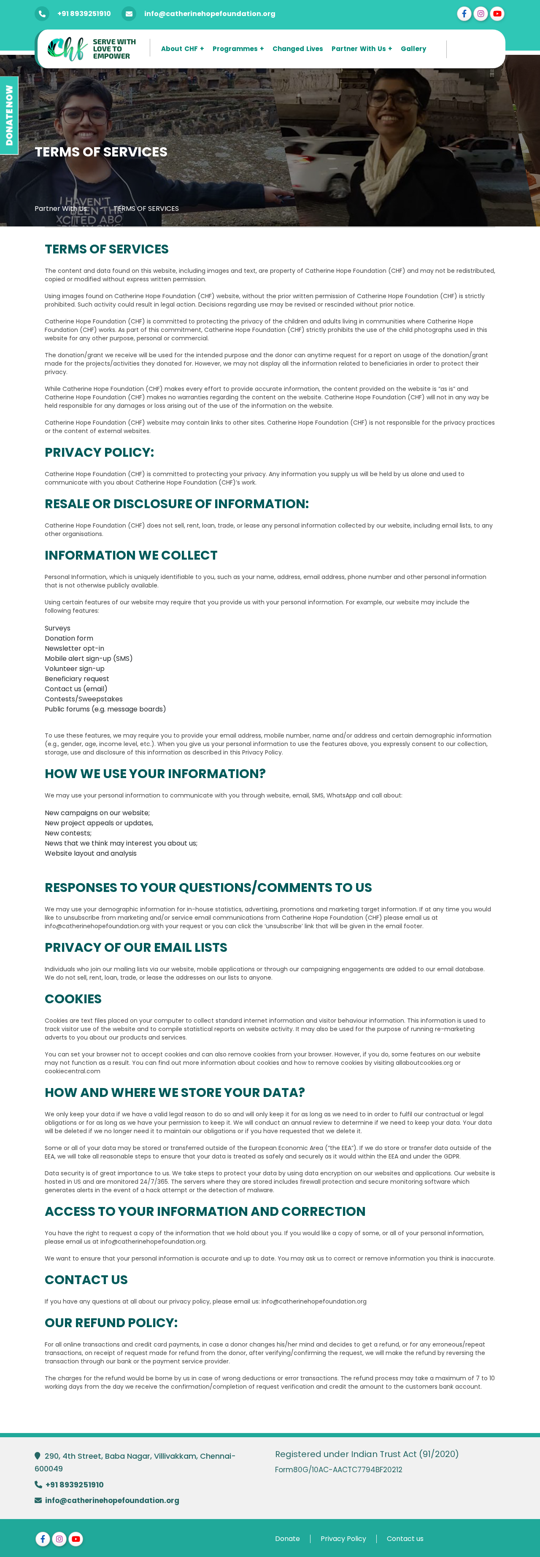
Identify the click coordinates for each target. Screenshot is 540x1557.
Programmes (235, 48)
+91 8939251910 (84, 14)
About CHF (179, 48)
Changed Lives (298, 48)
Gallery (413, 48)
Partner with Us (359, 48)
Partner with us (61, 208)
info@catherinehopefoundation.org (209, 14)
